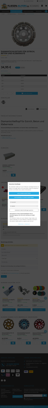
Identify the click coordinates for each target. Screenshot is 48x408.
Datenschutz (21, 224)
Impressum (27, 224)
